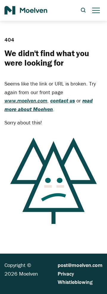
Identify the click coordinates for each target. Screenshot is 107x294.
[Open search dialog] (83, 10)
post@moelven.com (80, 265)
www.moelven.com (25, 100)
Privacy (66, 273)
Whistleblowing (75, 282)
